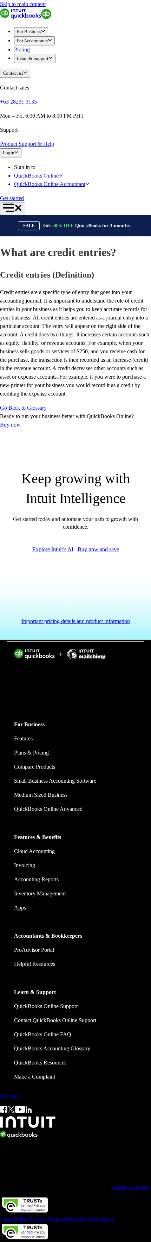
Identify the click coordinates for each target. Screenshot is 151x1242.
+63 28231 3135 (18, 102)
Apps (20, 908)
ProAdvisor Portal (34, 950)
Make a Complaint (34, 1077)
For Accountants (32, 40)
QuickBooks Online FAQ (42, 1034)
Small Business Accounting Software (55, 781)
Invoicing (24, 865)
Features (23, 738)
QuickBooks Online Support (46, 1006)
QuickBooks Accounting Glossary (52, 1048)
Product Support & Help (27, 144)
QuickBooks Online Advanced (48, 809)
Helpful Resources (34, 964)
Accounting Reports (36, 879)
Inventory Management (40, 893)
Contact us (13, 73)
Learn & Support (32, 58)
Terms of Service (130, 1187)
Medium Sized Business (40, 795)
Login (8, 152)
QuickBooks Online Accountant (49, 184)
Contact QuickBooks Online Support (55, 1020)
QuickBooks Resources (40, 1063)
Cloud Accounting (34, 851)
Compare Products (34, 767)
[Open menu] (12, 209)
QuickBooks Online (36, 176)
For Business (29, 31)
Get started (12, 198)
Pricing (22, 49)
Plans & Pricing (31, 753)
